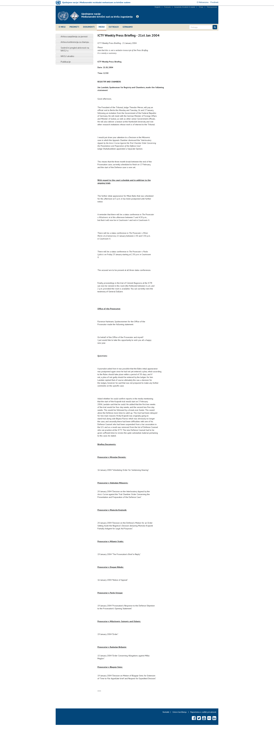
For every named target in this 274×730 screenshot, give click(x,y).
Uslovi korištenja (180, 712)
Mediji (102, 27)
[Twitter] (199, 718)
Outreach (114, 27)
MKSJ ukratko (67, 56)
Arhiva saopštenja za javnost (74, 36)
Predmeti (74, 27)
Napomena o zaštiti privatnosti (203, 712)
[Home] (69, 16)
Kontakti (166, 712)
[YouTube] (204, 718)
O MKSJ (62, 27)
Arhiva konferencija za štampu (75, 42)
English (157, 7)
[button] (137, 16)
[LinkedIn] (214, 718)
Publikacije (66, 62)
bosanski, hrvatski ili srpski (184, 7)
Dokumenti (89, 27)
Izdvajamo (128, 27)
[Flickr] (209, 718)
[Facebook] (194, 718)
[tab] (74, 36)
